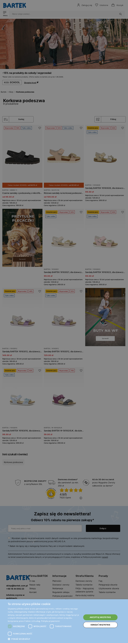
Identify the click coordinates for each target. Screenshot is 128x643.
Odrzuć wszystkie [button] (100, 624)
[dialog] (64, 321)
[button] (44, 639)
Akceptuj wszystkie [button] (100, 617)
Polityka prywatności (50, 621)
